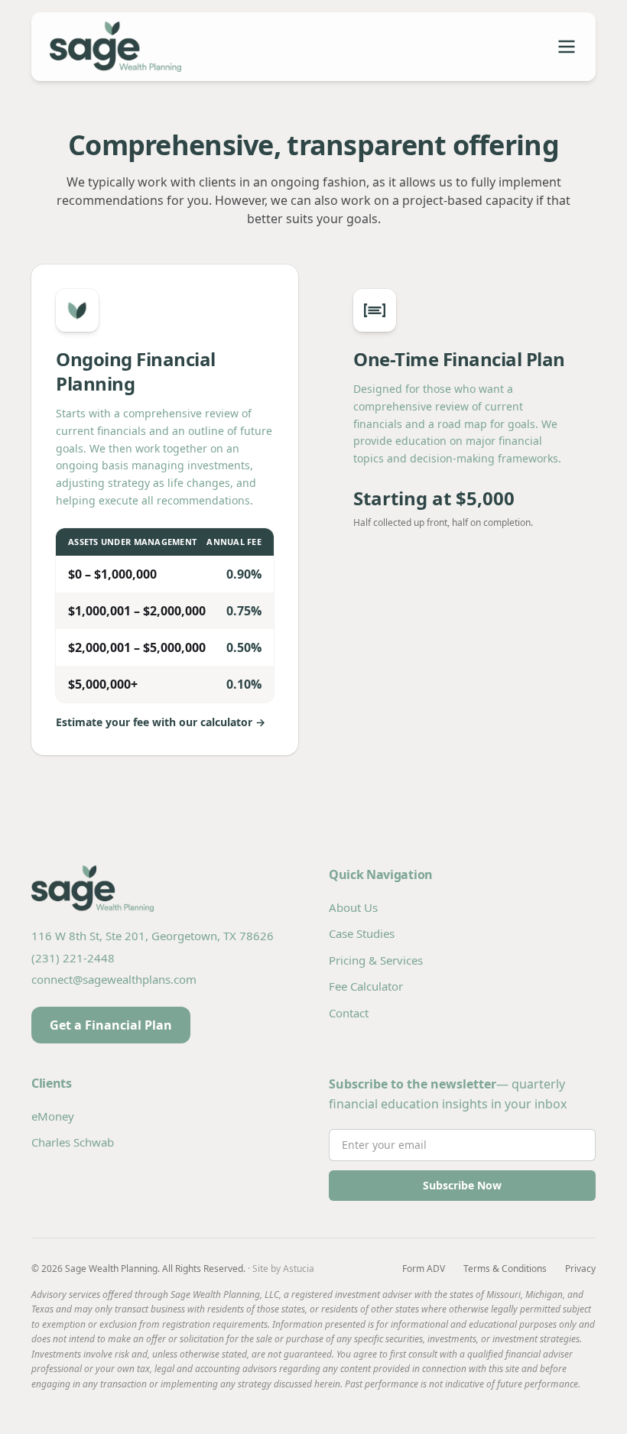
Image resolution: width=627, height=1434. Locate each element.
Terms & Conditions (505, 1269)
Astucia (298, 1268)
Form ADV (423, 1269)
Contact (349, 1012)
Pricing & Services (376, 960)
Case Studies (362, 933)
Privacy (580, 1269)
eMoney (52, 1116)
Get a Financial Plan (111, 1025)
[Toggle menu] (566, 46)
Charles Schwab (72, 1142)
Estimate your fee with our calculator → (160, 722)
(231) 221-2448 (73, 957)
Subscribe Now (462, 1185)
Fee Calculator (366, 986)
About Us (353, 907)
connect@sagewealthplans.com (114, 979)
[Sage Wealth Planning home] (182, 46)
